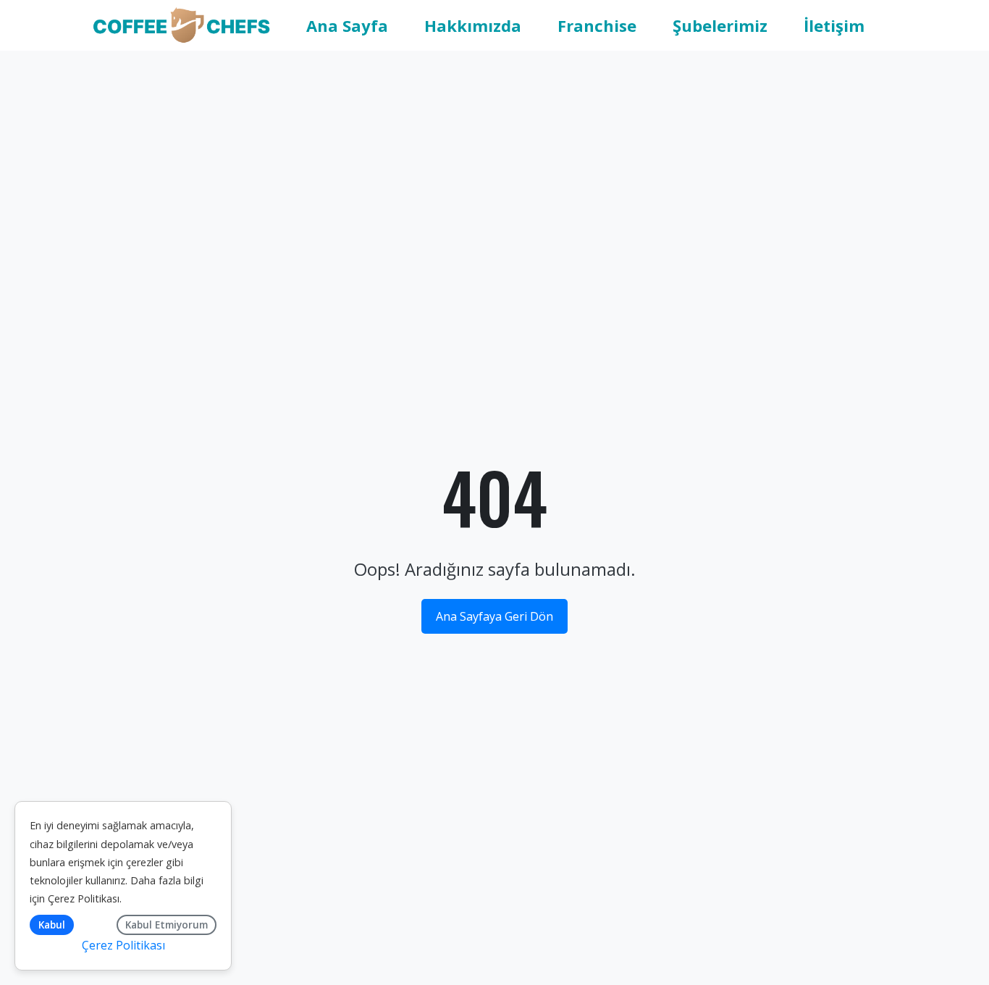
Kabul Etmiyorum (166, 924)
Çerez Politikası (83, 898)
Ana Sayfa (347, 25)
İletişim (834, 25)
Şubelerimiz (720, 25)
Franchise (596, 25)
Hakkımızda (472, 25)
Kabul (51, 924)
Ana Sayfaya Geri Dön (494, 616)
